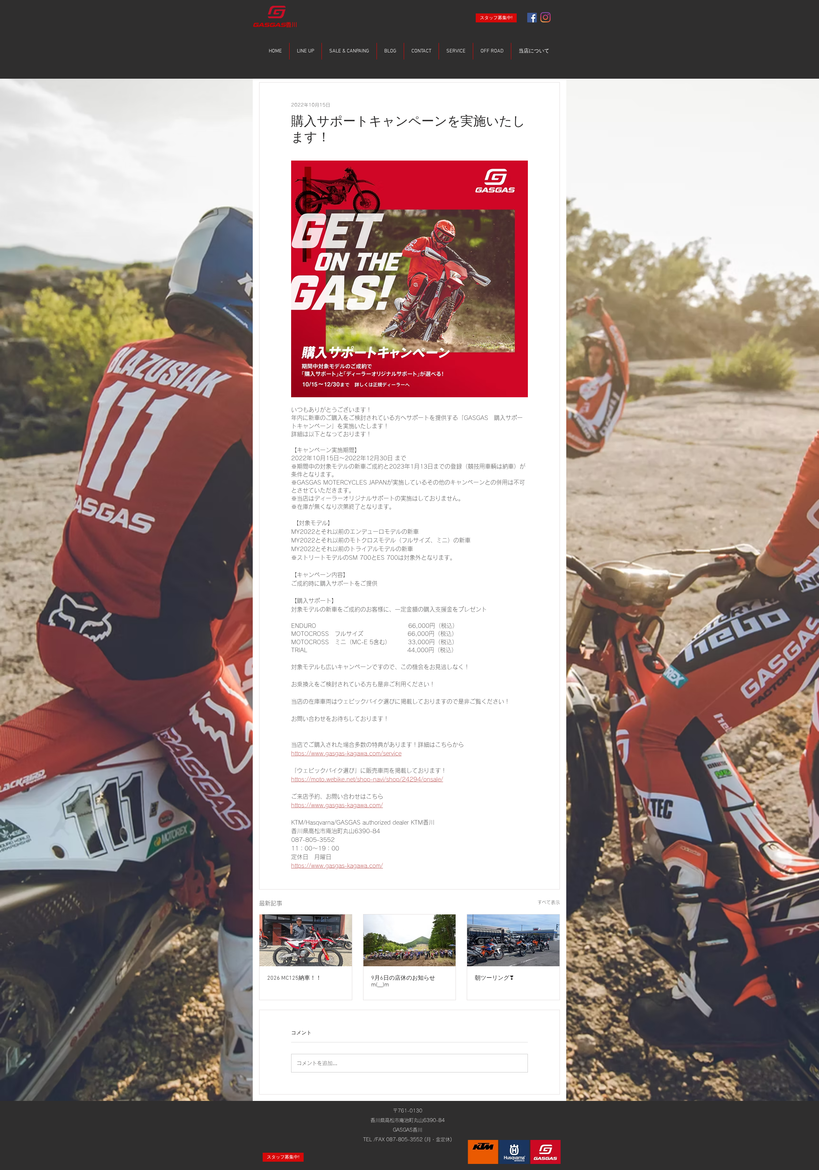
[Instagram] (545, 17)
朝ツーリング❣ (494, 978)
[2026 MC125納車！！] (305, 940)
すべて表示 (548, 902)
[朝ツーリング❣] (513, 940)
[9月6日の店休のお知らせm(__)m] (409, 940)
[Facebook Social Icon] (532, 17)
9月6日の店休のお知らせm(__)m (403, 981)
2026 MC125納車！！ (294, 978)
